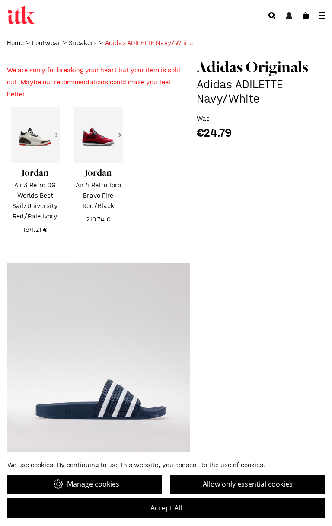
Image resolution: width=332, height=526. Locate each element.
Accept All (166, 508)
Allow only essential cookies (248, 484)
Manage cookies (93, 484)
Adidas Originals (252, 67)
